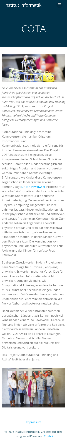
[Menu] (59, 5)
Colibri (48, 436)
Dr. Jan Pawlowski (33, 187)
